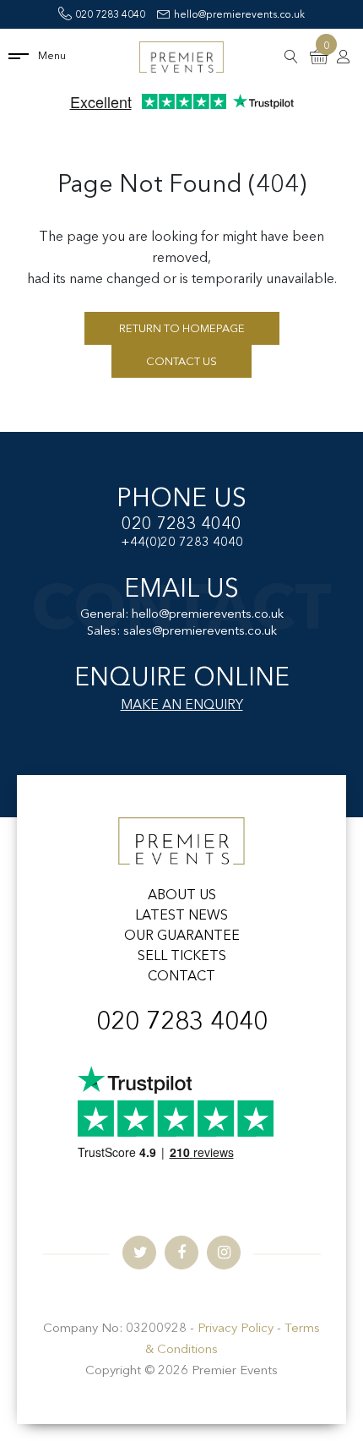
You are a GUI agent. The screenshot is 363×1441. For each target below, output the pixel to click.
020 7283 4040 (110, 15)
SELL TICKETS (182, 956)
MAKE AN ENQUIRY (182, 705)
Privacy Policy (236, 1329)
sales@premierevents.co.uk (200, 631)
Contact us (181, 362)
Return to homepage (182, 329)
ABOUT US (182, 896)
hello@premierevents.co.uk (239, 15)
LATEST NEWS (181, 916)
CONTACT (181, 977)
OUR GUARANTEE (182, 936)
